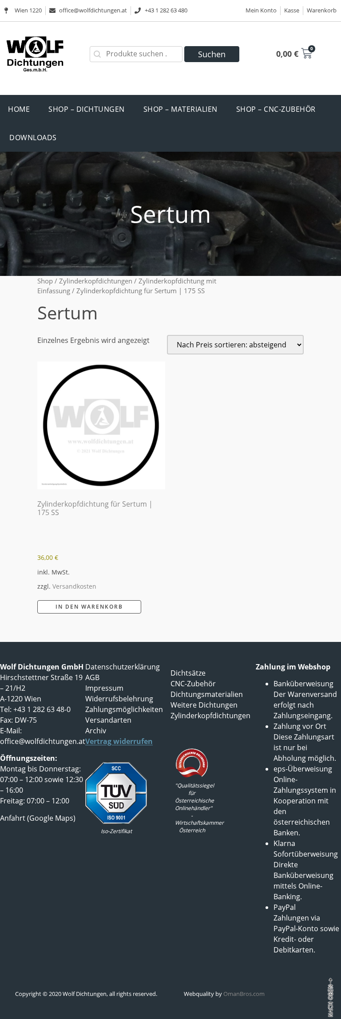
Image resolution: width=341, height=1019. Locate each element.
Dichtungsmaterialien (206, 694)
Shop (45, 280)
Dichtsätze (188, 673)
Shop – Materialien (180, 109)
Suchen (212, 54)
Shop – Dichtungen (86, 109)
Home (19, 109)
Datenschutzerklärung (122, 667)
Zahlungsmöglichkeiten (124, 709)
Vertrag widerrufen (119, 741)
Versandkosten (74, 586)
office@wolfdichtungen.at (42, 741)
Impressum (104, 688)
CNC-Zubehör (193, 684)
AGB (92, 677)
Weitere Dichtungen (204, 705)
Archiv (95, 731)
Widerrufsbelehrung (119, 699)
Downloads (33, 137)
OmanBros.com (244, 994)
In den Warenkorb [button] (89, 606)
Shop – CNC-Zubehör (276, 109)
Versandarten (108, 720)
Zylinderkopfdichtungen (95, 280)
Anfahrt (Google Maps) (37, 818)
